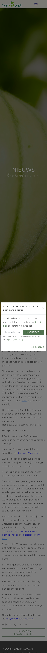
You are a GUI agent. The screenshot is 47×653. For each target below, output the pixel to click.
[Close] (43, 308)
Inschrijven (33, 332)
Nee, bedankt (37, 347)
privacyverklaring (16, 339)
